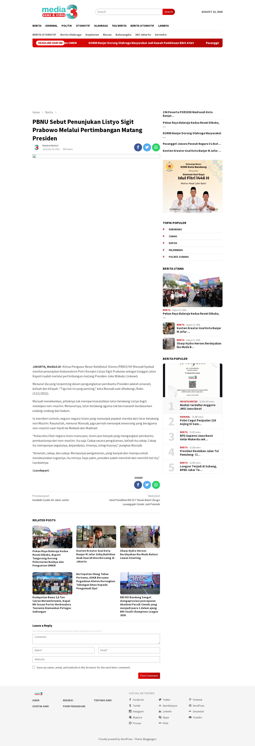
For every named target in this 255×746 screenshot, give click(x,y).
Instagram (138, 711)
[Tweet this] (147, 147)
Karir (35, 700)
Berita (166, 310)
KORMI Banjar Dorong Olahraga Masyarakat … (192, 135)
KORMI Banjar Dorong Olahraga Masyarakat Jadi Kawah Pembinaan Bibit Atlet (122, 43)
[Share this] (138, 147)
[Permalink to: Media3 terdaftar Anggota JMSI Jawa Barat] (193, 380)
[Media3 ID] (59, 11)
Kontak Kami (40, 706)
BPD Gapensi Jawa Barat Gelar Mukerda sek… (196, 437)
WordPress (198, 705)
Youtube (197, 717)
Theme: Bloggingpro (145, 739)
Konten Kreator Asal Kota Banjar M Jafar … (192, 151)
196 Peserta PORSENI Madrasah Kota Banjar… (188, 114)
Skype (166, 717)
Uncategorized (188, 401)
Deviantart (198, 711)
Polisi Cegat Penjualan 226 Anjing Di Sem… (198, 422)
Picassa (137, 723)
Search (169, 12)
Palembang (176, 250)
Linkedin (167, 711)
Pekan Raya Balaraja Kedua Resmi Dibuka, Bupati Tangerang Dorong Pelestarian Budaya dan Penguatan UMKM (50, 558)
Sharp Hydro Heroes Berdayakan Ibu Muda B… (199, 345)
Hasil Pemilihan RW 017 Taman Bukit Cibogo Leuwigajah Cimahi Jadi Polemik (134, 500)
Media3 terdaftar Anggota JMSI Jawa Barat (197, 406)
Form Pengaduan (74, 706)
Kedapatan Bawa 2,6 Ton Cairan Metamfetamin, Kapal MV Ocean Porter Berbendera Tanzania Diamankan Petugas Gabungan (51, 604)
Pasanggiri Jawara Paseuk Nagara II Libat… (192, 144)
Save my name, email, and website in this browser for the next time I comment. (83, 667)
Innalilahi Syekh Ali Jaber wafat (50, 498)
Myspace (137, 717)
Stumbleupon (170, 705)
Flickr (165, 723)
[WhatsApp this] (156, 147)
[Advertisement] (127, 79)
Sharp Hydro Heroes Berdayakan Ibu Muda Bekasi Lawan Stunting (139, 554)
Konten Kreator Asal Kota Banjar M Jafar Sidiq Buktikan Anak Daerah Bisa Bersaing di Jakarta (95, 556)
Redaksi (68, 700)
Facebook (138, 699)
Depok (173, 243)
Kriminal (185, 416)
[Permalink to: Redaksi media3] (36, 147)
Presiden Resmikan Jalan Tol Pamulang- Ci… (199, 452)
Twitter (166, 699)
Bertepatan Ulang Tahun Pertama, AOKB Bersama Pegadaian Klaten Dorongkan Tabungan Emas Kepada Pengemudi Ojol (95, 581)
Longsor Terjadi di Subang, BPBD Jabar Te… (198, 468)
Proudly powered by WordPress (115, 739)
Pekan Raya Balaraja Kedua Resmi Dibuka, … (191, 124)
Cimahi (173, 236)
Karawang (175, 229)
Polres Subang (179, 257)
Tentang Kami (103, 700)
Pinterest (197, 699)
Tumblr (136, 705)
